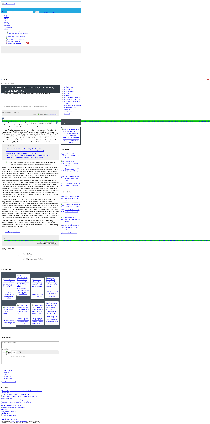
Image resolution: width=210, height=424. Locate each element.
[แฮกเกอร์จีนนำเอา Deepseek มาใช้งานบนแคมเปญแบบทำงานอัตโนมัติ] (9, 283)
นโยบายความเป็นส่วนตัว (22, 417)
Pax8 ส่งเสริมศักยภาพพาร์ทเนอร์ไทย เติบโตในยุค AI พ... (72, 212)
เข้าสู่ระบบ (53, 12)
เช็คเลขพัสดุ (21, 39)
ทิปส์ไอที (6, 22)
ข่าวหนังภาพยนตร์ (69, 112)
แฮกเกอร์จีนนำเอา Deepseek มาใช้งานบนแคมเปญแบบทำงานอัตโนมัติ (9, 295)
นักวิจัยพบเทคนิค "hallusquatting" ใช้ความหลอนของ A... (71, 163)
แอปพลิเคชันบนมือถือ (24, 33)
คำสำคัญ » (12, 248)
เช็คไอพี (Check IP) (15, 38)
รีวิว (5, 20)
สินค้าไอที (6, 24)
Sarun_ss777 (30, 256)
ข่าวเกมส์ (66, 93)
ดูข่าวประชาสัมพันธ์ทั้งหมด (69, 233)
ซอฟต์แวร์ (19, 31)
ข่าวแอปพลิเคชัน (69, 91)
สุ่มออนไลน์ (17, 41)
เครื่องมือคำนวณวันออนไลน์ (14, 43)
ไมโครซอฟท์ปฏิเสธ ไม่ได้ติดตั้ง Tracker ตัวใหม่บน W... (72, 170)
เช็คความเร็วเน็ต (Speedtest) (18, 36)
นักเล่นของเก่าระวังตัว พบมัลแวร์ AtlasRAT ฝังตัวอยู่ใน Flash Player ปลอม (23, 149)
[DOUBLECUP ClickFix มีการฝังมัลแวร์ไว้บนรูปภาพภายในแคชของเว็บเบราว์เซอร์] (52, 282)
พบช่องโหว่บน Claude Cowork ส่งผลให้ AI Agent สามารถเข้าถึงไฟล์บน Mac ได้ (23, 321)
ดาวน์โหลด (6, 17)
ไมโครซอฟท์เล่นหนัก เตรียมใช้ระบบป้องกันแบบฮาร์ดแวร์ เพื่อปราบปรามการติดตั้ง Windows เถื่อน (37, 321)
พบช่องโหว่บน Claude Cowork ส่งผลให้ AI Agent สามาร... (72, 155)
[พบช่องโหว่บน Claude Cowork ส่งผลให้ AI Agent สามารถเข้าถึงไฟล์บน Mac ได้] (23, 309)
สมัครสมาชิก (46, 12)
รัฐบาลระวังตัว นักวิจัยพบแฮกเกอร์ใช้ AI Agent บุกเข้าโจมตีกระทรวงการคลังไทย (25, 157)
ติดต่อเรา (6, 374)
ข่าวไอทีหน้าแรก (69, 87)
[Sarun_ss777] (49, 114)
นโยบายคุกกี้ (33, 417)
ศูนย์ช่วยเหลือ (8, 370)
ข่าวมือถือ (67, 95)
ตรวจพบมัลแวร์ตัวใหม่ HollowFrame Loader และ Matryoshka (21, 153)
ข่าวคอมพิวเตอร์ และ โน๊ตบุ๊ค (72, 99)
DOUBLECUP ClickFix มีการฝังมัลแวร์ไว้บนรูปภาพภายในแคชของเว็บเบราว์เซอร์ (25, 151)
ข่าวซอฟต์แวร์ (13, 83)
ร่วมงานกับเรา (8, 376)
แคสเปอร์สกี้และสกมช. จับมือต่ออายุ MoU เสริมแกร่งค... (72, 227)
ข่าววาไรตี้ (67, 114)
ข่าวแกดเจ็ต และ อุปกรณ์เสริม (72, 97)
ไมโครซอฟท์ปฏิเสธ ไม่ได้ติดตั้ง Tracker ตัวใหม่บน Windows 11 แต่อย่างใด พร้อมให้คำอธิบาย (23, 291)
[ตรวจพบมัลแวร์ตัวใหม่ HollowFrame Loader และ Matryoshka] (9, 310)
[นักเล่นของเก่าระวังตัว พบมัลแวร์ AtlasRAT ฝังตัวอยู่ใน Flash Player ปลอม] (37, 283)
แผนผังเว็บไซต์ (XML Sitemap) (9, 419)
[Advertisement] (105, 65)
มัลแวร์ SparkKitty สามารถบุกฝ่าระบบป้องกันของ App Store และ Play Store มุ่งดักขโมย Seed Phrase (71, 139)
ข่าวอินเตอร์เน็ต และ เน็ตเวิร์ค (72, 105)
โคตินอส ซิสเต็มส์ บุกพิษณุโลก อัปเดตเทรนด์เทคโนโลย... (72, 219)
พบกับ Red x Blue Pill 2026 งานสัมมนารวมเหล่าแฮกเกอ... (72, 178)
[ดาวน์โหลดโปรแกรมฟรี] (8, 4)
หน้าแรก (6, 15)
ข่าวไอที (6, 18)
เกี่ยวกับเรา (7, 372)
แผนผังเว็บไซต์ (8, 378)
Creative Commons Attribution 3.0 (20, 421)
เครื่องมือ (6, 29)
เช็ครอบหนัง (7, 25)
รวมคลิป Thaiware (8, 27)
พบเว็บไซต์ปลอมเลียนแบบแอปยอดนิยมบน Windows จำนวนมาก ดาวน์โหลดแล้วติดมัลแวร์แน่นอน (28, 155)
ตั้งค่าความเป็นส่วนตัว (7, 417)
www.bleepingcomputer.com (12, 232)
